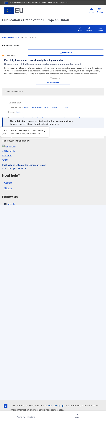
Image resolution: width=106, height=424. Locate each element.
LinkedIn (10, 204)
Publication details (15, 92)
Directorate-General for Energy (36, 107)
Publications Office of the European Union (35, 20)
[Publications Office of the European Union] (20, 10)
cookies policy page (54, 405)
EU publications (10, 56)
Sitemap (8, 188)
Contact (8, 183)
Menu (100, 31)
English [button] (100, 12)
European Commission (59, 107)
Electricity (19, 112)
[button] (45, 131)
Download (67, 52)
